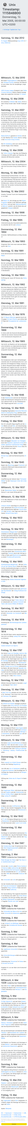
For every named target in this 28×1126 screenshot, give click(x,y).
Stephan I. (4, 1083)
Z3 (25, 456)
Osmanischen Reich (20, 551)
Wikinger (22, 731)
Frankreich (22, 465)
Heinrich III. (4, 836)
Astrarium (14, 961)
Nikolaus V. (18, 989)
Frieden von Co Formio (11, 666)
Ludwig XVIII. (17, 636)
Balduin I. (7, 1044)
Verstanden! (14, 1124)
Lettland (18, 225)
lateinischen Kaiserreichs (10, 1046)
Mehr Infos (3, 1121)
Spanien (10, 850)
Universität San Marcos (10, 911)
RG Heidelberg (8, 144)
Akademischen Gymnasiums (12, 870)
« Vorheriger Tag (7, 29)
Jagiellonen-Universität (10, 949)
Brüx (14, 426)
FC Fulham (23, 94)
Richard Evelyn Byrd (11, 513)
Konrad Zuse (4, 456)
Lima (20, 911)
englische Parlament (8, 770)
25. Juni (18, 871)
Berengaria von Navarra (9, 1071)
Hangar (10, 208)
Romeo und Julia (13, 901)
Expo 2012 (21, 41)
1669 (8, 873)
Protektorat (10, 557)
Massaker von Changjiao (18, 441)
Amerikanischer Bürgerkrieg (9, 564)
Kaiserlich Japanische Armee (15, 442)
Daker (8, 1104)
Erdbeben (12, 101)
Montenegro (9, 539)
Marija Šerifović (5, 136)
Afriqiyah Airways (9, 82)
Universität (7, 879)
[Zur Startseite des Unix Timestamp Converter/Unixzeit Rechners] (5, 5)
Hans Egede (19, 728)
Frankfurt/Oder (20, 750)
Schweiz (20, 745)
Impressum (8, 1113)
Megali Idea (13, 532)
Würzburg (6, 750)
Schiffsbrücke (16, 806)
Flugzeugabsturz (12, 80)
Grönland (24, 730)
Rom (9, 985)
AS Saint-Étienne (12, 319)
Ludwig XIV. (7, 796)
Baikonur (5, 206)
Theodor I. (4, 1032)
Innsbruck (5, 868)
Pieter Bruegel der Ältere (8, 860)
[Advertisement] (14, 60)
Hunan (19, 446)
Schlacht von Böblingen (12, 923)
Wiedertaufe (14, 1086)
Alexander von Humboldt (14, 613)
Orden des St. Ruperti (15, 778)
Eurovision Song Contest (12, 139)
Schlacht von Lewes (18, 1007)
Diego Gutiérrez (12, 887)
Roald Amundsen (19, 507)
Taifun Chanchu (8, 153)
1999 (8, 745)
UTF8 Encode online (20, 1116)
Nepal (3, 255)
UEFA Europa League (7, 90)
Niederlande (8, 398)
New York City (7, 692)
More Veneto (17, 675)
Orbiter (5, 204)
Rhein (2, 808)
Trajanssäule (7, 1100)
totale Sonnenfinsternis (14, 743)
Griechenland (5, 532)
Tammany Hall (7, 696)
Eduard (23, 1001)
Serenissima (22, 662)
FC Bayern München (9, 317)
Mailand (21, 604)
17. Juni (4, 819)
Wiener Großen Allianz (7, 794)
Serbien (15, 137)
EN (2, 1113)
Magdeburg (16, 764)
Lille (14, 879)
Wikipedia (8, 1108)
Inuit (20, 733)
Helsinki (19, 136)
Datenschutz (17, 1113)
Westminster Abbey (10, 490)
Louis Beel (20, 403)
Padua (21, 961)
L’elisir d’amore (19, 600)
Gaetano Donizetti (18, 602)
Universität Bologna (9, 955)
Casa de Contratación (9, 886)
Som (9, 246)
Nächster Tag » (16, 29)
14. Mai (3, 1001)
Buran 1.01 (6, 200)
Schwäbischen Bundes (15, 925)
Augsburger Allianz (9, 790)
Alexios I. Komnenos (7, 1022)
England (8, 792)
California (13, 889)
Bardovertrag (17, 555)
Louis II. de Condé (20, 823)
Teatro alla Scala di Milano (9, 604)
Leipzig (12, 750)
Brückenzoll (22, 810)
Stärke (19, 101)
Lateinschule (14, 868)
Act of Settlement (14, 768)
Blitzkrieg (11, 465)
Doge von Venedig (12, 653)
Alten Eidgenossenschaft (11, 848)
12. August (4, 41)
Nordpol (9, 511)
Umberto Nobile (6, 505)
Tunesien (10, 553)
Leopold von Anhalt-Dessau (12, 762)
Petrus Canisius (21, 866)
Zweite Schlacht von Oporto (9, 645)
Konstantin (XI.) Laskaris (17, 1032)
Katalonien (6, 821)
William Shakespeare (9, 899)
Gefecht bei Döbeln (8, 703)
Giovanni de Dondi (7, 963)
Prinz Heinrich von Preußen (19, 705)
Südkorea (7, 43)
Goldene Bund (8, 846)
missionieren (6, 733)
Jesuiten (10, 866)
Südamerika (16, 913)
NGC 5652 (13, 685)
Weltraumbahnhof (21, 204)
